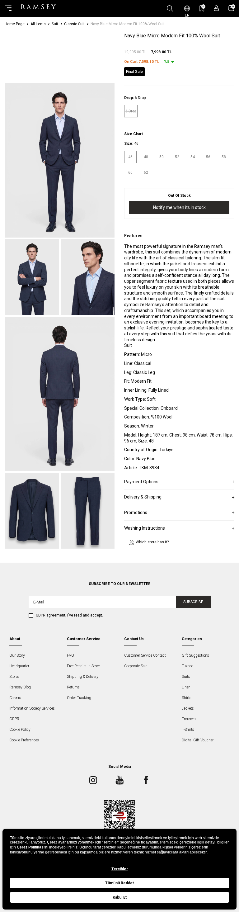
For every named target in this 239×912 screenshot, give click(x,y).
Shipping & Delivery (82, 676)
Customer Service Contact (145, 655)
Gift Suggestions (195, 655)
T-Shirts (188, 729)
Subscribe (193, 602)
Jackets (188, 708)
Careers (15, 698)
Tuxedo (187, 666)
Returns (73, 687)
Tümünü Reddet (119, 883)
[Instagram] (93, 780)
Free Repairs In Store (83, 666)
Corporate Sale (135, 666)
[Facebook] (146, 780)
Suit (55, 24)
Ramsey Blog (20, 687)
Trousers (189, 719)
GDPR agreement (50, 615)
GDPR (14, 719)
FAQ (70, 655)
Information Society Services (32, 708)
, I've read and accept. (69, 615)
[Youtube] (119, 780)
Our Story (17, 655)
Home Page (15, 24)
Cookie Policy (19, 729)
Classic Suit (74, 24)
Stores (14, 676)
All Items (38, 24)
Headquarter (19, 666)
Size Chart (133, 134)
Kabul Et (120, 897)
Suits (186, 676)
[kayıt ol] (216, 8)
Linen (186, 687)
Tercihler (119, 869)
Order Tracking (79, 698)
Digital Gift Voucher (197, 740)
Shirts (186, 698)
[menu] (8, 8)
